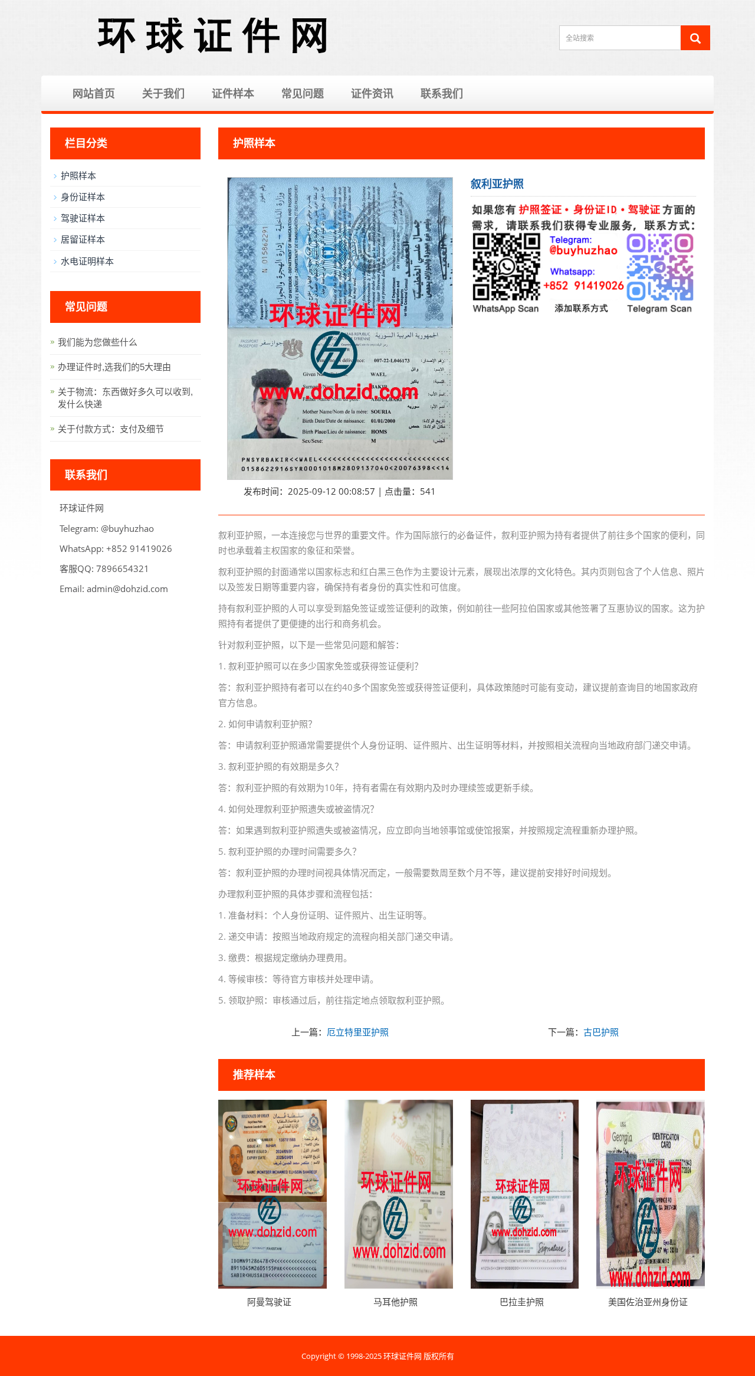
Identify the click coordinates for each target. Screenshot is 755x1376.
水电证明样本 (87, 261)
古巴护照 (601, 1032)
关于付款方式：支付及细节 (111, 429)
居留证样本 (83, 239)
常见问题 (302, 93)
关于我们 (163, 93)
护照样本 (78, 175)
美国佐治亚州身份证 (648, 1302)
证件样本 (233, 93)
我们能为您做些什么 (97, 342)
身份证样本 (83, 196)
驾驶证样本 (83, 218)
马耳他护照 (395, 1302)
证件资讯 (372, 93)
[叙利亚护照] (340, 328)
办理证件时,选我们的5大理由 (114, 367)
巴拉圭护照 (522, 1302)
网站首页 (94, 93)
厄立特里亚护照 (358, 1032)
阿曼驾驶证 (269, 1302)
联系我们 (442, 93)
